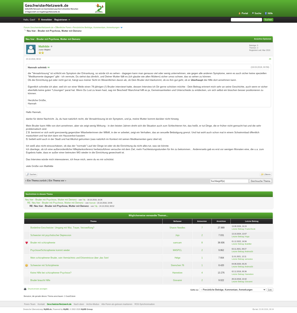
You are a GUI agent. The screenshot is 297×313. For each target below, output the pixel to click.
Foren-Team (29, 304)
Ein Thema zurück (37, 180)
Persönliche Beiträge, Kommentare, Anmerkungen (96, 27)
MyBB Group (87, 309)
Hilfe (270, 13)
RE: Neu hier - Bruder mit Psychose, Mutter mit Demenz (55, 202)
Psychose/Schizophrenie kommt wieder (50, 250)
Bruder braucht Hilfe (40, 280)
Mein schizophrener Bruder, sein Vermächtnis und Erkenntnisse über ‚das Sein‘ (69, 257)
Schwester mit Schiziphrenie (44, 265)
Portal (245, 13)
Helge (177, 257)
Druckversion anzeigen (37, 289)
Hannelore (177, 272)
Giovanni (177, 280)
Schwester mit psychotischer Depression (50, 235)
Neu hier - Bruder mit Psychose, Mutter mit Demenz (51, 199)
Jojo (177, 235)
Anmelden (46, 19)
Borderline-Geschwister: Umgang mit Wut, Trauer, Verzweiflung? (62, 227)
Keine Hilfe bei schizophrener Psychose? (50, 272)
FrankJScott (250, 229)
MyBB (66, 309)
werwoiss (249, 259)
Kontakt (41, 304)
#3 (270, 59)
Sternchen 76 (177, 265)
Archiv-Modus (92, 304)
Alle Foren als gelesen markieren (116, 304)
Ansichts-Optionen (262, 39)
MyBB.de (48, 309)
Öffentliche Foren (63, 27)
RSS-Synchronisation (145, 304)
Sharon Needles (177, 227)
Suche (258, 13)
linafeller (248, 244)
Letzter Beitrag (238, 229)
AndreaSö (249, 251)
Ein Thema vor (56, 180)
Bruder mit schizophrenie (42, 242)
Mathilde (44, 46)
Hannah (92, 203)
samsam (177, 242)
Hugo (247, 236)
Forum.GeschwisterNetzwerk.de (38, 27)
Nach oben (79, 304)
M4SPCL (177, 250)
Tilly (84, 200)
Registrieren (60, 19)
